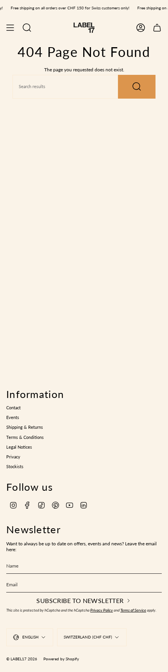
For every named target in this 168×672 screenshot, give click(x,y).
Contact (13, 407)
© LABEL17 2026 (21, 658)
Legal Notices (19, 447)
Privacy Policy (101, 610)
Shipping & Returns (24, 427)
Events (12, 417)
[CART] (157, 28)
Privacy (13, 456)
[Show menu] (10, 28)
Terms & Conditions (25, 437)
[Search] (136, 87)
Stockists (14, 466)
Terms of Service (133, 610)
